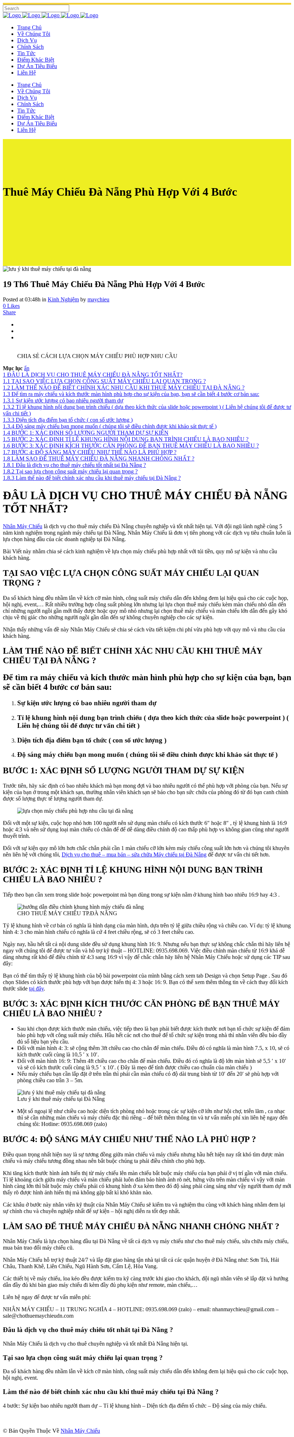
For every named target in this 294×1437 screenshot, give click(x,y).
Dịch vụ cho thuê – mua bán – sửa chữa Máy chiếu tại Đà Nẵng (134, 854)
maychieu (98, 299)
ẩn (26, 368)
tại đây (36, 988)
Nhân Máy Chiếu (22, 526)
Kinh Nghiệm (63, 299)
